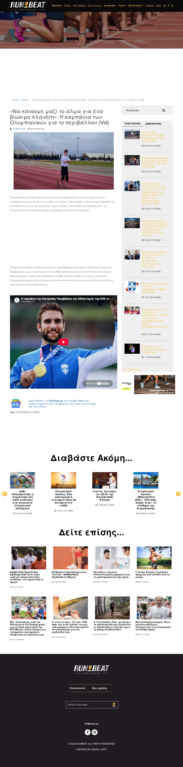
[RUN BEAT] (28, 6)
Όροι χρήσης (99, 688)
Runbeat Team (19, 128)
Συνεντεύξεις (95, 5)
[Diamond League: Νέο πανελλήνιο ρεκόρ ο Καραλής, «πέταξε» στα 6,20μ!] (132, 160)
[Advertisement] (86, 77)
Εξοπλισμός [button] (135, 5)
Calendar (150, 5)
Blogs (158, 5)
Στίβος (67, 5)
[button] (4, 493)
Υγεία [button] (121, 5)
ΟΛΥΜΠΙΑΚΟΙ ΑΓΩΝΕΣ (28, 412)
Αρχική (15, 99)
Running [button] (56, 5)
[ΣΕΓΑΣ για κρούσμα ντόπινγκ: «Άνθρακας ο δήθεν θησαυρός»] (132, 287)
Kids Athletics (79, 5)
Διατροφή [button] (109, 5)
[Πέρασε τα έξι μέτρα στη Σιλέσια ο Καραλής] (132, 349)
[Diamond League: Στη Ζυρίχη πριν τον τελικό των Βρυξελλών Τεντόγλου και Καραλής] (132, 254)
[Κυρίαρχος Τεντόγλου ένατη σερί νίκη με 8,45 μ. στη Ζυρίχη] (132, 134)
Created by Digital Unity (91, 749)
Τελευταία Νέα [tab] (133, 123)
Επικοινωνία (77, 688)
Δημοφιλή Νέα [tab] (153, 123)
